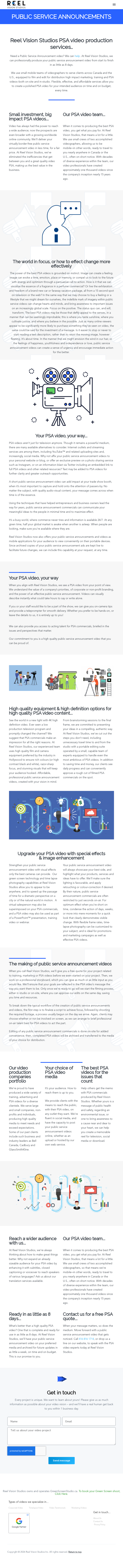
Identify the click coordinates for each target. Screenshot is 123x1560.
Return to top (75, 1552)
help (77, 56)
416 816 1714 (86, 1339)
